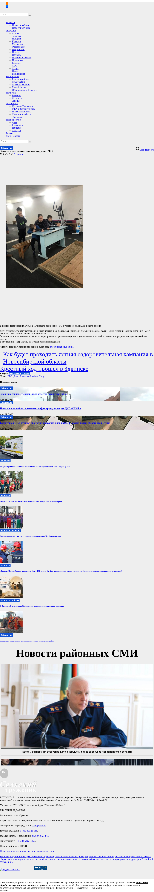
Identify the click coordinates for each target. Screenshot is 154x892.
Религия (16, 63)
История (16, 38)
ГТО (10, 376)
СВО (14, 65)
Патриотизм (18, 49)
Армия (15, 33)
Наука (15, 71)
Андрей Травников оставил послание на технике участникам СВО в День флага (35, 466)
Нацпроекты (12, 76)
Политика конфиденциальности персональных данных (28, 851)
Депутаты (17, 98)
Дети (15, 376)
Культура (16, 41)
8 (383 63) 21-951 (40, 836)
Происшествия (13, 119)
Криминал (17, 125)
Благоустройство (20, 79)
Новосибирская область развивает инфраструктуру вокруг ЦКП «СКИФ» (40, 408)
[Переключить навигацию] (1, 12)
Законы (16, 101)
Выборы (16, 95)
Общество (11, 30)
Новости (10, 22)
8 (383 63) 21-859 (26, 841)
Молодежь (17, 44)
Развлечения (18, 73)
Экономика (12, 103)
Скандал (16, 130)
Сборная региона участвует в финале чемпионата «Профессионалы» (30, 536)
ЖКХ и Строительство (23, 109)
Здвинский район (29, 376)
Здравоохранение (21, 84)
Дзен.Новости (13, 136)
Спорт (15, 68)
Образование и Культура (24, 90)
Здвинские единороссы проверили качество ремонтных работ (33, 394)
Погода (16, 52)
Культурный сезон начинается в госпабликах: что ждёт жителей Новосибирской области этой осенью (55, 423)
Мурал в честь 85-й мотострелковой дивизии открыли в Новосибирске (31, 501)
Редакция (18, 154)
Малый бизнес (19, 87)
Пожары (16, 128)
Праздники (17, 60)
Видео (9, 133)
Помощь (16, 55)
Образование (18, 46)
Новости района (20, 25)
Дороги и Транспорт (22, 106)
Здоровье (16, 36)
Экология (17, 117)
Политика (11, 92)
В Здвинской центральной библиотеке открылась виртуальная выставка (32, 606)
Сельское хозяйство (22, 114)
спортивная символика (62, 347)
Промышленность (21, 111)
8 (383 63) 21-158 (28, 830)
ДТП (14, 122)
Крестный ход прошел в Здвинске (44, 368)
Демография (18, 82)
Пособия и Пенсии (21, 57)
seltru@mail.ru (39, 825)
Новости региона (21, 28)
